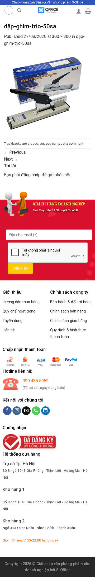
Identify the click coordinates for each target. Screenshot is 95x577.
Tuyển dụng (12, 321)
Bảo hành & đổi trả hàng (71, 302)
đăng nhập (31, 174)
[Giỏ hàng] (88, 11)
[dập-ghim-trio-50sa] (43, 92)
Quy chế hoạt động (19, 311)
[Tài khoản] (78, 11)
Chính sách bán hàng (68, 311)
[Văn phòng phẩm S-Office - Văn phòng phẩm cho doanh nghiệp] (47, 10)
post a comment (70, 144)
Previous (15, 152)
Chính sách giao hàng (68, 321)
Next (11, 159)
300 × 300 (61, 36)
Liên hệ (9, 330)
